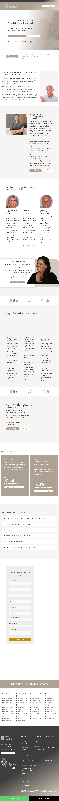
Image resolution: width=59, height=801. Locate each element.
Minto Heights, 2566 (8, 713)
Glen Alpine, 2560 (7, 705)
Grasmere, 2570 (36, 705)
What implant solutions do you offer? (16, 530)
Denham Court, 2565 (22, 700)
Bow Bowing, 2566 (22, 696)
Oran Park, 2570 (7, 716)
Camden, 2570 (50, 696)
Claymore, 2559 (36, 698)
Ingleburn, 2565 (21, 707)
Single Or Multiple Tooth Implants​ (12, 339)
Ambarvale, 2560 (22, 693)
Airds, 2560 (6, 693)
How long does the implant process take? (17, 536)
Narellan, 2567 (35, 713)
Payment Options (51, 745)
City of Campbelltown (38, 125)
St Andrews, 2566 (22, 718)
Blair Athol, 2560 (50, 693)
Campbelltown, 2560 (22, 698)
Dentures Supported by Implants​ (44, 339)
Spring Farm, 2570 (7, 718)
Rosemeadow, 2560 (36, 716)
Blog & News (50, 747)
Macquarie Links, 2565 (23, 711)
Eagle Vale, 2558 (36, 700)
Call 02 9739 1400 (27, 785)
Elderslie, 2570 (50, 700)
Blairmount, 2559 (7, 696)
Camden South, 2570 (8, 698)
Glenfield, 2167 (21, 705)
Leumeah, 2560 (35, 709)
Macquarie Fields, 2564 (8, 711)
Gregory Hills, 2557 (51, 705)
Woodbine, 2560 (21, 720)
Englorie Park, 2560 (22, 702)
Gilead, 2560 (49, 702)
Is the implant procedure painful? (15, 541)
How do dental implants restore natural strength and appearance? (25, 518)
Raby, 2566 (20, 716)
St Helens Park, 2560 (37, 718)
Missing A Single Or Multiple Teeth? (12, 212)
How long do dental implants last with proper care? (20, 547)
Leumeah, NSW (10, 419)
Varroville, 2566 (50, 718)
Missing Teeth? (26, 741)
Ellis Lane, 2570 (7, 702)
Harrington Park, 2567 (8, 707)
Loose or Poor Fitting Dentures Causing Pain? (29, 212)
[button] (29, 518)
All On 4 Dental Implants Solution (29, 338)
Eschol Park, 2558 (36, 702)
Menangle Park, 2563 (37, 711)
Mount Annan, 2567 (22, 713)
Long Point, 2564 (50, 709)
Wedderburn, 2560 (7, 720)
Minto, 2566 (49, 711)
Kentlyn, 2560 (50, 707)
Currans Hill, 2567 (7, 700)
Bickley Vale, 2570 (36, 693)
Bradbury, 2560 (35, 696)
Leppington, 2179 (22, 709)
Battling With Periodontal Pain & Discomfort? (46, 212)
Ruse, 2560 (49, 716)
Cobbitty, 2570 (50, 698)
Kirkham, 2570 (6, 709)
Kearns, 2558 (35, 707)
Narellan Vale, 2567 (51, 713)
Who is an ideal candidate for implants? (17, 524)
